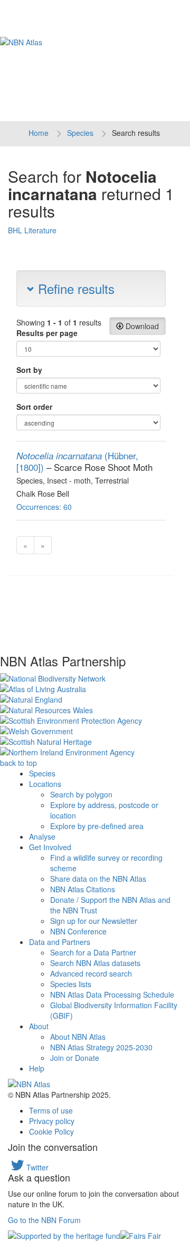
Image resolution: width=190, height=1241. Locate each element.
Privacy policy (51, 1121)
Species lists (70, 984)
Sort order (34, 406)
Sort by (29, 370)
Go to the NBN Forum (44, 1220)
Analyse (42, 836)
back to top (18, 762)
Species (80, 132)
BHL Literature (32, 230)
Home (38, 132)
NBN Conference (78, 931)
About (39, 1026)
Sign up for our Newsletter (93, 920)
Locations (45, 784)
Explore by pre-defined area (97, 826)
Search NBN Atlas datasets (95, 963)
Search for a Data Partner (93, 952)
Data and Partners (59, 942)
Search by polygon (81, 794)
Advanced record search (91, 973)
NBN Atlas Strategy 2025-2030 (101, 1047)
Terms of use (51, 1110)
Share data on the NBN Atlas (98, 878)
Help (36, 1068)
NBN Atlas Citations (82, 889)
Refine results (74, 288)
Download (141, 326)
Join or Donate (74, 1057)
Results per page (47, 333)
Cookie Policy (51, 1131)
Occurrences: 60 (44, 506)
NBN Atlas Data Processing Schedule (112, 994)
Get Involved (50, 847)
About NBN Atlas (78, 1036)
